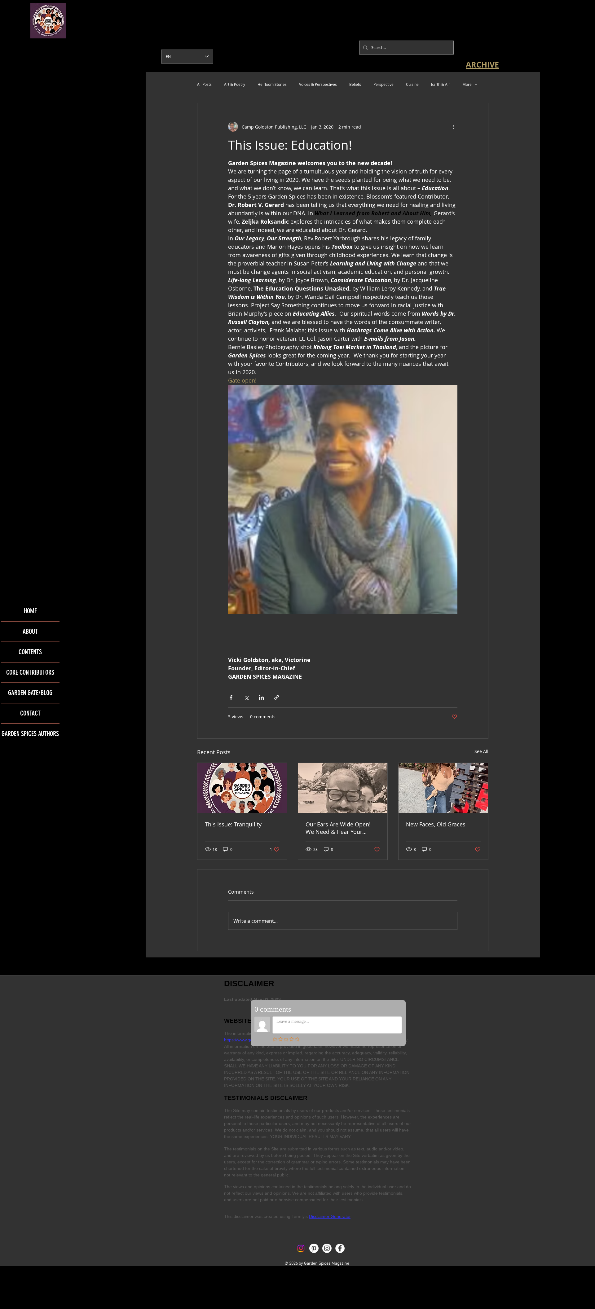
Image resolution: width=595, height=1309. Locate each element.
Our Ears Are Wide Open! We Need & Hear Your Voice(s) (338, 828)
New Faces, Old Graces (435, 824)
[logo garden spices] (242, 788)
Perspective (383, 84)
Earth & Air (440, 84)
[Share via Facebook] (231, 697)
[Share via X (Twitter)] (246, 697)
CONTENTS (30, 652)
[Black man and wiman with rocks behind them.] (343, 788)
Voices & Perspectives (318, 84)
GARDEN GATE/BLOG (30, 693)
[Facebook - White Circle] (340, 1248)
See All (481, 751)
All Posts (204, 84)
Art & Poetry (234, 84)
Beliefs (355, 84)
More (467, 84)
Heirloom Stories (272, 84)
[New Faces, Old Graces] (443, 788)
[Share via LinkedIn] (261, 697)
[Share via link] (277, 697)
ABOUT (30, 631)
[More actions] (453, 126)
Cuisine (412, 84)
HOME (30, 611)
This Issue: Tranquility (233, 824)
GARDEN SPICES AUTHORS (30, 733)
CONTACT (30, 713)
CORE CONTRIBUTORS (30, 672)
